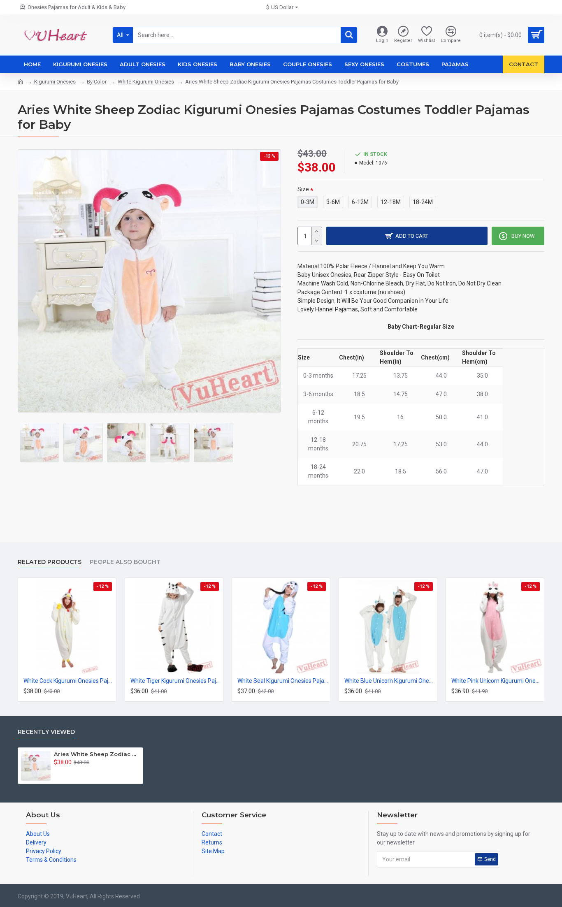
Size (303, 189)
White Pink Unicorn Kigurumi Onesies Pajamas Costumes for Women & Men (496, 680)
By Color (97, 82)
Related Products (49, 562)
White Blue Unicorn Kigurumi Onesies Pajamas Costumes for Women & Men (389, 680)
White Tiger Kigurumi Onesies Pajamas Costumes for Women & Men (175, 680)
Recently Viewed (46, 731)
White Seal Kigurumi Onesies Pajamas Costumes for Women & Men (282, 680)
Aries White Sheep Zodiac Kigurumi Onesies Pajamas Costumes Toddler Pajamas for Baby (97, 754)
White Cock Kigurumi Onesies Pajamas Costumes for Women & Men (68, 680)
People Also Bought (125, 562)
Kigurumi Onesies (55, 82)
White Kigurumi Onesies (146, 82)
